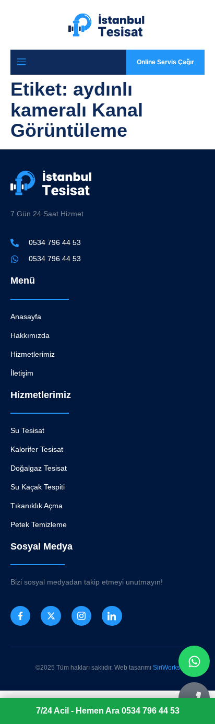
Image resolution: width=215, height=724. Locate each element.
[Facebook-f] (20, 616)
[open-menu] (21, 62)
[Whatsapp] (194, 661)
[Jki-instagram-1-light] (81, 616)
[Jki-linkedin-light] (112, 616)
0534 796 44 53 (108, 710)
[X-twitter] (51, 616)
